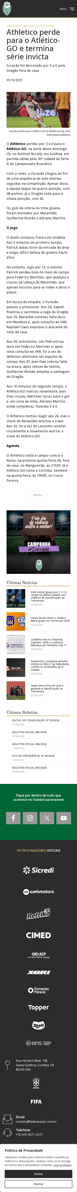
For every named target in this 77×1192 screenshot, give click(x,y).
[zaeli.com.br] (38, 1025)
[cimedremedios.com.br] (38, 936)
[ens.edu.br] (38, 1043)
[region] (38, 1168)
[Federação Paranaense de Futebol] (7, 9)
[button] (36, 1083)
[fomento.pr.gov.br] (38, 990)
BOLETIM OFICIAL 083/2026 (29, 767)
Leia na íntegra (62, 1165)
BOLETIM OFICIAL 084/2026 (29, 744)
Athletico (37, 495)
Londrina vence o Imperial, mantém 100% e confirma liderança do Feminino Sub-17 (49, 642)
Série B (51, 26)
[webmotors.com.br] (38, 892)
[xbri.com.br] (38, 972)
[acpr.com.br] (38, 955)
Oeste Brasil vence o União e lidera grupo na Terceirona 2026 (50, 619)
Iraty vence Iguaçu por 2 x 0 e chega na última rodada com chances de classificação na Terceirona (49, 596)
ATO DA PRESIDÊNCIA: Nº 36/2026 (33, 755)
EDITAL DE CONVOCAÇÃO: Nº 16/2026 (35, 720)
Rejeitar (38, 1184)
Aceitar (38, 1174)
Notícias (41, 26)
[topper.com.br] (38, 1008)
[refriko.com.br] (38, 914)
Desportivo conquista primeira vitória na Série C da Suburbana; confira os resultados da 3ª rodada (50, 665)
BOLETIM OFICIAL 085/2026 (29, 732)
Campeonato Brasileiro (21, 26)
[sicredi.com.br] (38, 870)
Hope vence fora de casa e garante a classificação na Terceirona (47, 688)
